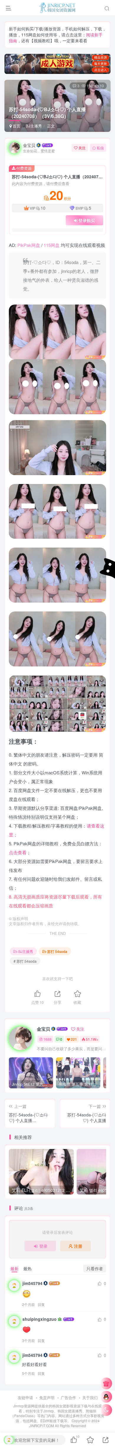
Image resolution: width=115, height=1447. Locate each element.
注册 (78, 1246)
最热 (27, 1268)
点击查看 (18, 852)
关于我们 (90, 1397)
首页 (16, 126)
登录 (43, 1246)
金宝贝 (29, 145)
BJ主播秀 (34, 126)
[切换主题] (106, 1410)
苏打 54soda (57, 951)
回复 (41, 1304)
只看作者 (94, 1268)
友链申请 (25, 1397)
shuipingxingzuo (39, 1319)
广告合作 (68, 1397)
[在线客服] (106, 1397)
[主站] (106, 1383)
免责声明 (47, 1397)
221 (74, 1039)
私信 (100, 147)
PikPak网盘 (28, 245)
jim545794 (32, 1283)
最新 (14, 1268)
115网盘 (52, 245)
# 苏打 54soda (25, 961)
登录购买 (86, 220)
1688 (47, 1039)
